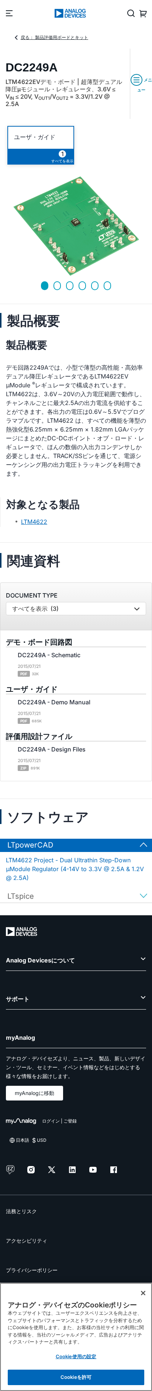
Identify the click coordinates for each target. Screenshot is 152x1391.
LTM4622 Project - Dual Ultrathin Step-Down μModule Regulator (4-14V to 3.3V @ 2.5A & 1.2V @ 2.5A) (75, 868)
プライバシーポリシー (32, 1270)
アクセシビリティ (26, 1240)
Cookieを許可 (76, 1377)
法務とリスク (21, 1211)
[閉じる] (143, 1293)
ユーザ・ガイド (34, 137)
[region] (76, 1337)
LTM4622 (34, 521)
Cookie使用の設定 (76, 1356)
